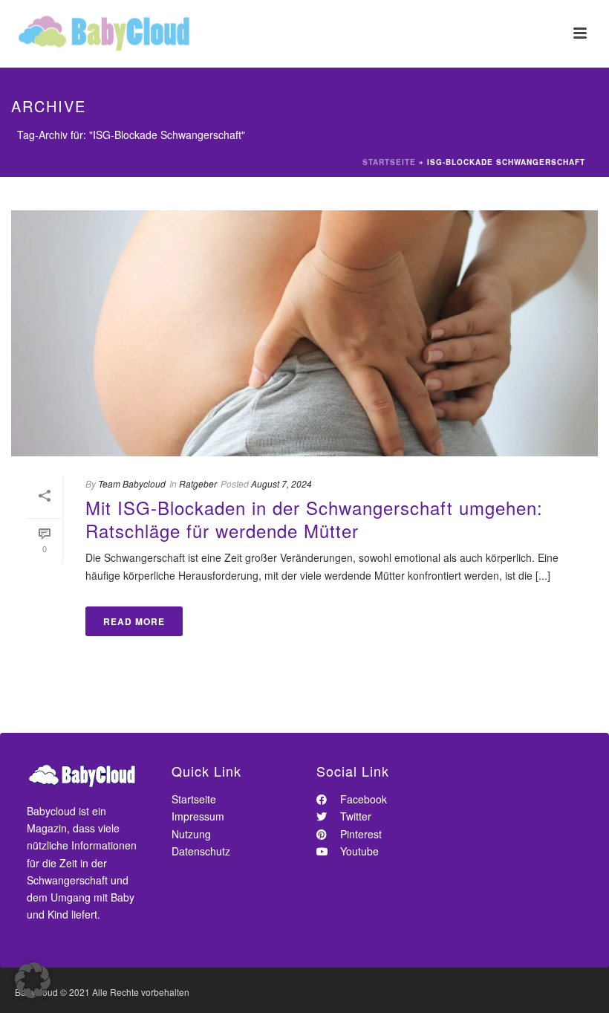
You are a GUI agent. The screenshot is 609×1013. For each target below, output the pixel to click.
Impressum (198, 816)
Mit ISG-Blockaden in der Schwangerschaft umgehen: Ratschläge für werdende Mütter (314, 518)
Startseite (389, 162)
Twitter (354, 816)
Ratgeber (198, 483)
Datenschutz (201, 851)
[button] (32, 980)
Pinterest (359, 833)
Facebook (362, 799)
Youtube (358, 851)
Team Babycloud (132, 483)
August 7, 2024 (281, 483)
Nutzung (191, 833)
